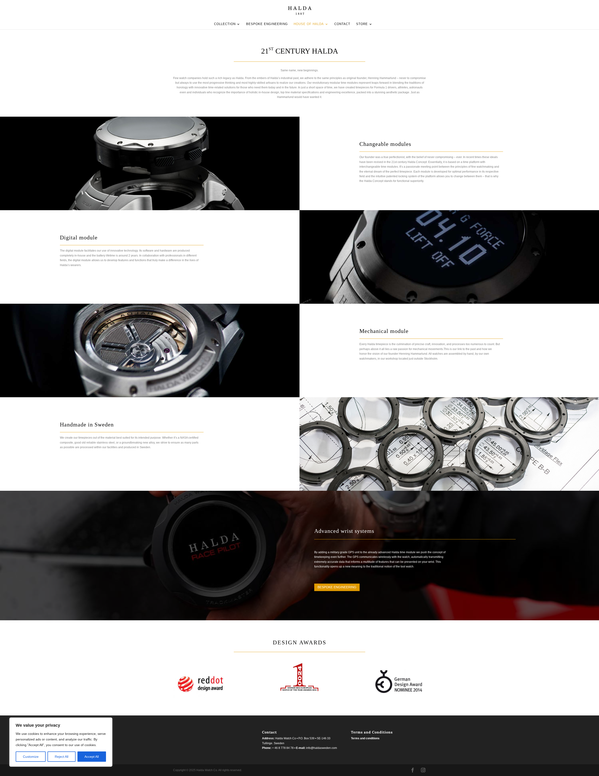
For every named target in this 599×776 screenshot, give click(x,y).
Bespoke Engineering (337, 587)
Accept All (91, 756)
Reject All (61, 756)
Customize (31, 756)
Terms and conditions (365, 738)
